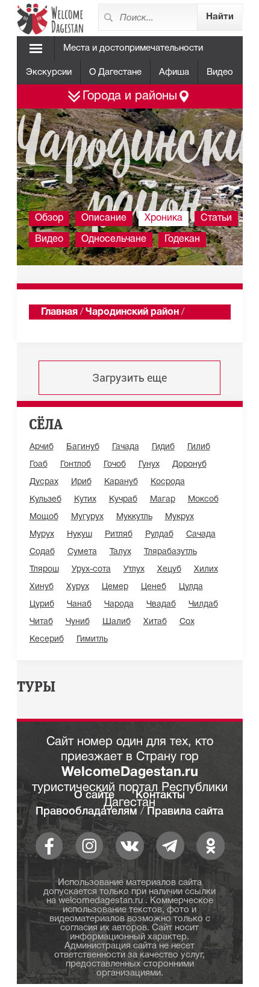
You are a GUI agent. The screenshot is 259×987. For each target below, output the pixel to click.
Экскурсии (49, 72)
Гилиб (198, 447)
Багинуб (82, 447)
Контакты (160, 795)
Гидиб (163, 447)
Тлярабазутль (170, 552)
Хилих (206, 569)
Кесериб (47, 639)
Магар (162, 499)
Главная (59, 312)
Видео (220, 72)
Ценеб (153, 587)
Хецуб (169, 569)
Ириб (81, 482)
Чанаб (79, 604)
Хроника (164, 218)
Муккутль (134, 517)
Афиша (174, 72)
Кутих (85, 499)
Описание (103, 218)
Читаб (41, 622)
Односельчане (113, 239)
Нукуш (79, 534)
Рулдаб (159, 534)
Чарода (119, 604)
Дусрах (44, 482)
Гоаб (39, 464)
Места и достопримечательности (133, 48)
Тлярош (44, 569)
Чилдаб (203, 604)
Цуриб (42, 604)
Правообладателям (86, 811)
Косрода (168, 482)
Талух (120, 552)
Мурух (42, 534)
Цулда (191, 587)
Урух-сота (91, 569)
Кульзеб (45, 499)
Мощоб (44, 517)
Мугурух (87, 517)
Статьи (216, 218)
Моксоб (203, 499)
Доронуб (189, 464)
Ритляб (119, 534)
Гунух (149, 464)
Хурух (77, 587)
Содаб (42, 552)
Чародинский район (132, 312)
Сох (187, 622)
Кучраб (123, 499)
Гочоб (115, 464)
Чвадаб (161, 604)
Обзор (49, 218)
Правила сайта (185, 811)
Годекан (182, 239)
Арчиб (42, 447)
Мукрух (179, 517)
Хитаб (155, 622)
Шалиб (116, 622)
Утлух (134, 569)
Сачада (201, 534)
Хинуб (42, 587)
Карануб (121, 482)
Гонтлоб (75, 464)
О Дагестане (115, 72)
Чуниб (78, 622)
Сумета (82, 552)
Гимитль (92, 639)
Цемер (115, 587)
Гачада (125, 447)
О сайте (94, 795)
